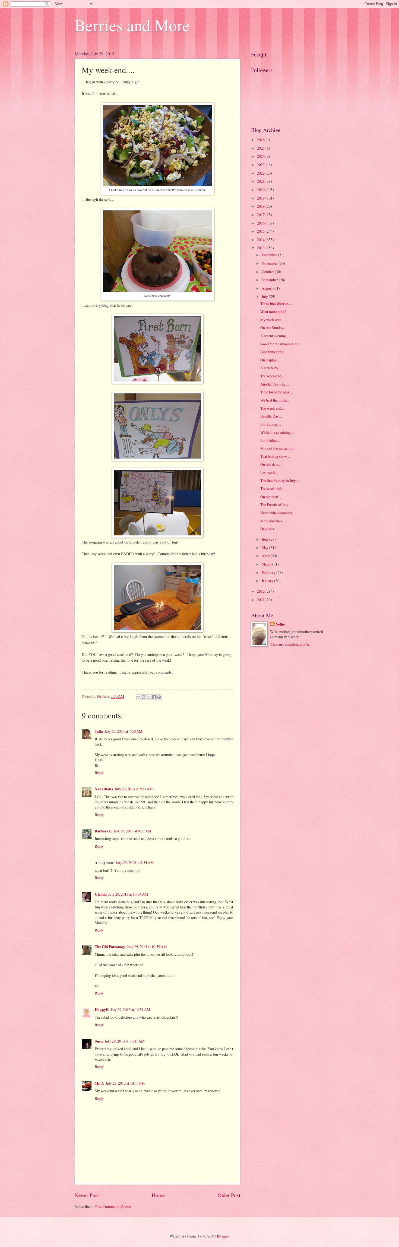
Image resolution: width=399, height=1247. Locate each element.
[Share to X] (148, 697)
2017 (261, 214)
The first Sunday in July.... (279, 480)
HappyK (102, 1009)
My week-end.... (272, 319)
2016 (261, 223)
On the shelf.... (271, 496)
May (265, 547)
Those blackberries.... (276, 303)
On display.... (270, 359)
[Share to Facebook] (154, 697)
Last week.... (269, 472)
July (265, 296)
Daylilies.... (268, 528)
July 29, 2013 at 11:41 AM (124, 1041)
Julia (99, 731)
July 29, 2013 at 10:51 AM (130, 1009)
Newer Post (87, 1195)
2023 (261, 164)
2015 (261, 231)
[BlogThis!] (143, 697)
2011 (261, 599)
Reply (99, 772)
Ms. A (99, 1083)
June (265, 539)
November (270, 263)
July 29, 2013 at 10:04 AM (128, 894)
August (267, 288)
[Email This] (138, 697)
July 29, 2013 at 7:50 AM (123, 731)
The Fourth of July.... (275, 504)
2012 (261, 591)
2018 (261, 206)
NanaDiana (104, 789)
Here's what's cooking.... (278, 512)
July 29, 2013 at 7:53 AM (134, 788)
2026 (261, 139)
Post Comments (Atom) (113, 1206)
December (270, 254)
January (268, 580)
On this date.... (270, 464)
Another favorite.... (274, 384)
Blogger (223, 1236)
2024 (261, 156)
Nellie (280, 624)
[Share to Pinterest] (159, 697)
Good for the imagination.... (281, 343)
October (268, 271)
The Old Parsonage (110, 946)
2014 (261, 239)
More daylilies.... (272, 520)
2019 (261, 198)
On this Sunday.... (273, 327)
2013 (261, 247)
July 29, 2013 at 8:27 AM (132, 831)
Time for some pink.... (276, 391)
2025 (261, 148)
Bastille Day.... (271, 416)
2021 (261, 181)
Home (158, 1195)
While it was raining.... (277, 432)
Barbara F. (103, 831)
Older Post (229, 1195)
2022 (261, 173)
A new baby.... (270, 367)
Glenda (101, 894)
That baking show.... (275, 456)
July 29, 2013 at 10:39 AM (147, 946)
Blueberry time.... (273, 351)
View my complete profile (289, 644)
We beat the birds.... (274, 400)
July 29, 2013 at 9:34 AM (135, 862)
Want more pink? (273, 311)
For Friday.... (270, 440)
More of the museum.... (277, 448)
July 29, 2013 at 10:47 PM (125, 1083)
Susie (99, 1041)
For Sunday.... (270, 424)
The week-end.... (272, 375)
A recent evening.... (274, 335)
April (266, 555)
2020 (261, 189)
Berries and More (132, 25)
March (267, 564)
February (269, 572)
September (270, 279)
